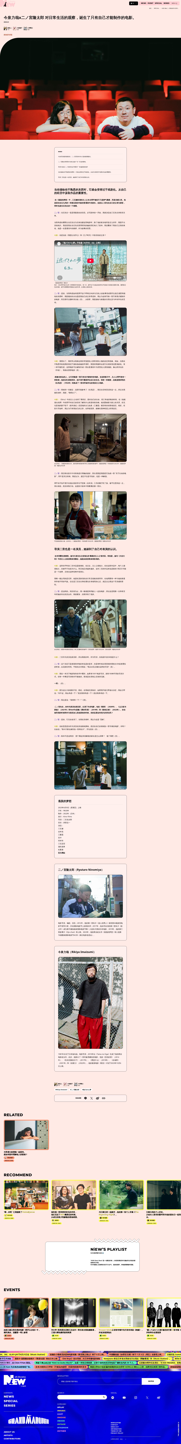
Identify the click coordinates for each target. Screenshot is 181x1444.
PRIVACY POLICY (117, 1433)
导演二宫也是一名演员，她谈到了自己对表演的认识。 (74, 177)
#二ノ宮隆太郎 (74, 1090)
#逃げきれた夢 (86, 1090)
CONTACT (114, 1425)
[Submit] (104, 1397)
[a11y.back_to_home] (7, 4)
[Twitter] (147, 1398)
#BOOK (61, 1421)
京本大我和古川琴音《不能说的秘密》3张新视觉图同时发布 (30, 1367)
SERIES (166, 3)
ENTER (151, 1381)
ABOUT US (9, 1432)
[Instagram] (136, 1398)
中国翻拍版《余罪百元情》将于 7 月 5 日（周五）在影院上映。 (87, 1354)
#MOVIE (61, 1418)
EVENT (150, 3)
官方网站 (61, 853)
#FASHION (62, 1428)
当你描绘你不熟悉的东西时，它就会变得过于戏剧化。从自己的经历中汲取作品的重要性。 (85, 172)
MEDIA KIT (115, 1427)
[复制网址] (103, 1098)
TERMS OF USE (116, 1431)
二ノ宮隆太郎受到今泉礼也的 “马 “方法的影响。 (72, 162)
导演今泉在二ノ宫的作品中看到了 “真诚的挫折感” (73, 167)
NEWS (143, 3)
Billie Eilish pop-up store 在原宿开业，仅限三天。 (156, 1358)
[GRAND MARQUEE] (29, 1419)
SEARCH (60, 1393)
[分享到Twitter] (91, 1098)
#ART (60, 1414)
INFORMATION (116, 1429)
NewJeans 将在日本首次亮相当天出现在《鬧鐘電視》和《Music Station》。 (96, 1358)
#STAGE (61, 1424)
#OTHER (61, 1431)
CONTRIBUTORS (12, 1439)
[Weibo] (97, 1098)
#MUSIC (61, 1411)
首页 (150, 8)
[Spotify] (113, 1398)
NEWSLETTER (63, 1376)
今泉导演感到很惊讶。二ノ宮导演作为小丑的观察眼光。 (75, 156)
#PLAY (60, 1407)
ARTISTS (8, 1435)
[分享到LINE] (85, 1098)
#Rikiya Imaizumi (61, 1090)
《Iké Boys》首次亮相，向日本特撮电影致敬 (40, 1358)
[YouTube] (124, 1398)
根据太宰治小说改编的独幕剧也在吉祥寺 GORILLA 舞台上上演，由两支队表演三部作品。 (98, 1367)
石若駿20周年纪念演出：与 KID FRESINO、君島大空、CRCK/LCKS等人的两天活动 (140, 1362)
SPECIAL (158, 3)
